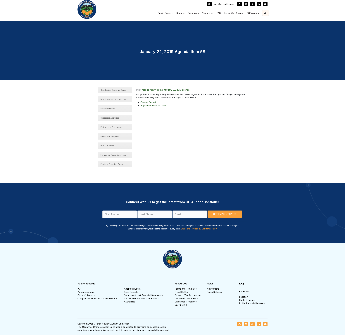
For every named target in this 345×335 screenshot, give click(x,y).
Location (243, 296)
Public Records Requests (252, 303)
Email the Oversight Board (112, 164)
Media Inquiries (247, 300)
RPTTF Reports (107, 146)
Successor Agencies (110, 118)
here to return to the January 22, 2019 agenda (165, 89)
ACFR (80, 288)
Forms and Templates (110, 136)
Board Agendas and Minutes (113, 99)
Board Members (108, 108)
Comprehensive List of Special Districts (97, 298)
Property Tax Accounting (188, 295)
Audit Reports (131, 292)
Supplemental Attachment (153, 105)
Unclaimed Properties (186, 301)
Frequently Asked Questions (113, 155)
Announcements (85, 292)
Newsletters (213, 288)
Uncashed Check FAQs (186, 298)
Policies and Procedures (111, 127)
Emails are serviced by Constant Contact (199, 229)
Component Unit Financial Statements (143, 295)
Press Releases (214, 292)
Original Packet (148, 102)
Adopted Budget (132, 288)
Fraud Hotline (182, 292)
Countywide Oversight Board (113, 90)
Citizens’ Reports (86, 295)
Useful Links (181, 305)
